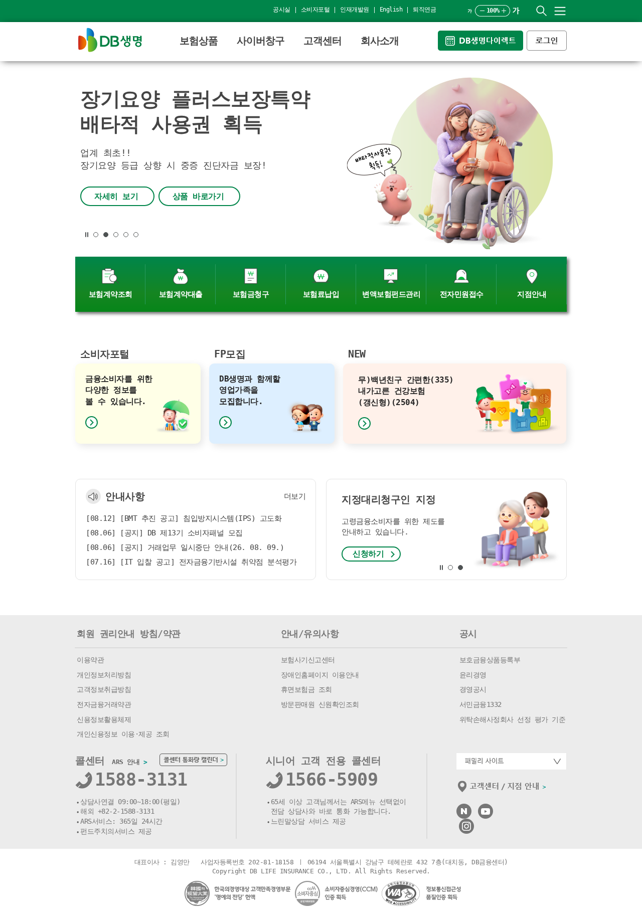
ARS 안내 (129, 762)
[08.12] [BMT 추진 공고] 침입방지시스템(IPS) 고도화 (183, 518)
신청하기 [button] (368, 554)
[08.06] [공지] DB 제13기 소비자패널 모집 (164, 532)
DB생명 (110, 40)
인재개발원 (354, 9)
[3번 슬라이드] (115, 234)
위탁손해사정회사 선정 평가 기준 (512, 719)
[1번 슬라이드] (95, 234)
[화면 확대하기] (504, 11)
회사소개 (380, 41)
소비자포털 (315, 9)
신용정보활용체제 (104, 719)
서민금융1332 (480, 704)
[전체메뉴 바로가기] (560, 11)
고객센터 (322, 41)
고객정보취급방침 (104, 689)
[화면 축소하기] (482, 11)
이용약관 (90, 660)
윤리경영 (473, 675)
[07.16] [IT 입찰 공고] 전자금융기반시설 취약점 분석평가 (191, 562)
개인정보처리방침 (104, 675)
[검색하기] (541, 11)
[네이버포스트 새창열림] (463, 808)
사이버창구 (260, 41)
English (391, 9)
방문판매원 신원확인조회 (320, 704)
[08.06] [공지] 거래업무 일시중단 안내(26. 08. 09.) (185, 547)
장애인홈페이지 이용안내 (320, 675)
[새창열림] (482, 35)
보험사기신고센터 (308, 660)
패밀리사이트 (511, 761)
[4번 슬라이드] (125, 234)
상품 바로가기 (198, 196)
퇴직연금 (424, 9)
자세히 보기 (116, 196)
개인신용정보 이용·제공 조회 (123, 734)
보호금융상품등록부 (490, 660)
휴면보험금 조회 (306, 689)
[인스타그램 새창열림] (466, 823)
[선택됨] (105, 234)
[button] (86, 234)
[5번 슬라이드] (135, 234)
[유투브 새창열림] (485, 808)
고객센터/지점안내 (502, 788)
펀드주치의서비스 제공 (116, 831)
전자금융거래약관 (104, 704)
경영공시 (473, 689)
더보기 (295, 496)
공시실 (281, 9)
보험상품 (199, 41)
